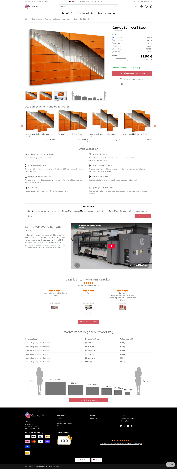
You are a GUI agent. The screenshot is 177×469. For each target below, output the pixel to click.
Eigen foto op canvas (106, 13)
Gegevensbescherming (65, 423)
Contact (59, 418)
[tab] (87, 141)
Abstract (66, 19)
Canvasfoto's (67, 13)
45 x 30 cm (118, 40)
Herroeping (124, 421)
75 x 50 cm (118, 46)
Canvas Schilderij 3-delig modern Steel (38, 135)
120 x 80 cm (118, 52)
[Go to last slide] (21, 126)
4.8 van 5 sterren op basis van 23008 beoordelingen (121, 444)
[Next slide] (155, 126)
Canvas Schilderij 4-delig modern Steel (103, 135)
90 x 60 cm (118, 49)
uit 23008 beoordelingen (88, 285)
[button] (31, 96)
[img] (88, 283)
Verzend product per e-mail (133, 84)
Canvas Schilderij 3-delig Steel (70, 134)
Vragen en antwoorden (128, 418)
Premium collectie (85, 13)
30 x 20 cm (118, 37)
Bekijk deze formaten (89, 400)
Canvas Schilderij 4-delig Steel (135, 134)
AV (57, 426)
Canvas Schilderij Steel (83, 19)
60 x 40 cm (118, 43)
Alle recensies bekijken (88, 322)
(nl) (136, 6)
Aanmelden (92, 418)
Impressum (61, 421)
